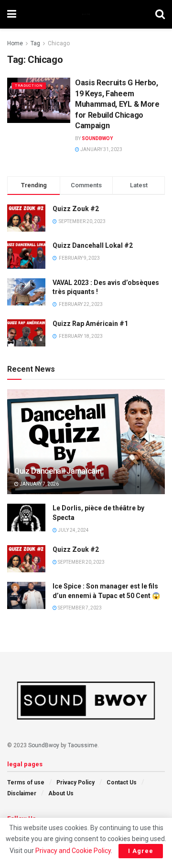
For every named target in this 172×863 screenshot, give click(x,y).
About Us (61, 793)
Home (15, 43)
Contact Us (122, 782)
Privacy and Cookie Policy (73, 850)
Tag (35, 43)
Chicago (59, 43)
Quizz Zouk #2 (76, 209)
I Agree (140, 850)
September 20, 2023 (81, 562)
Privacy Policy (75, 782)
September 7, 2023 (79, 607)
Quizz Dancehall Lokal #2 (93, 245)
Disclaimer (21, 793)
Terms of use (25, 782)
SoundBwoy (43, 745)
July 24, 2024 (73, 530)
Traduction (29, 85)
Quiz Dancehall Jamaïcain (57, 471)
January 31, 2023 (100, 149)
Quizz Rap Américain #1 (90, 323)
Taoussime (82, 745)
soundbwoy (97, 138)
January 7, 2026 (39, 484)
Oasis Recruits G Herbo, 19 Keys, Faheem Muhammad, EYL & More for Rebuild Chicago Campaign (117, 104)
